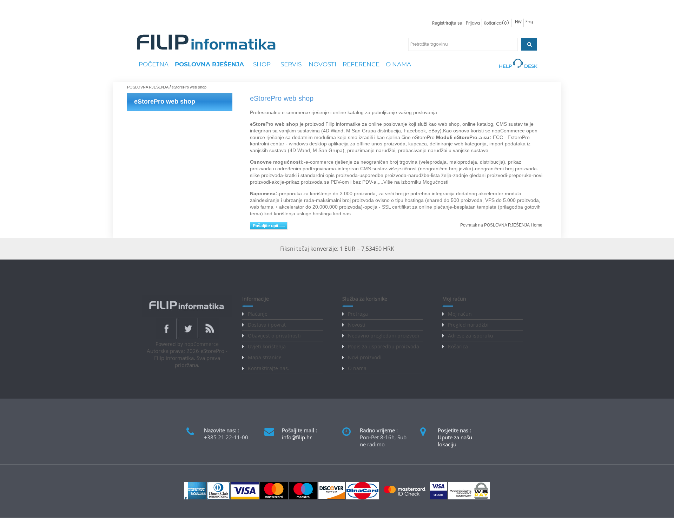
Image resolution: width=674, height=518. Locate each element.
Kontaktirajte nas (268, 368)
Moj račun (460, 313)
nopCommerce (201, 344)
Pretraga (358, 313)
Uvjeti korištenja (267, 346)
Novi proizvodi (365, 357)
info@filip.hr (297, 437)
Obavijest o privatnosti (274, 335)
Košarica (458, 346)
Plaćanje (257, 313)
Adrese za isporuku (470, 335)
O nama (357, 368)
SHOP (262, 64)
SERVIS (291, 64)
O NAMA (398, 64)
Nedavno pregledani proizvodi (383, 335)
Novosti (356, 324)
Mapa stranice (265, 357)
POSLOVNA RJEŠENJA (209, 64)
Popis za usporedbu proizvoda (383, 346)
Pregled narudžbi (468, 324)
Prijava (473, 23)
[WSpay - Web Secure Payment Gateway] (469, 498)
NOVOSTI (322, 64)
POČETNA (153, 64)
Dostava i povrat (267, 324)
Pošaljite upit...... (269, 225)
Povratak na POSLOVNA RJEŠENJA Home (501, 225)
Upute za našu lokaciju (455, 441)
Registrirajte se (447, 23)
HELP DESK (518, 66)
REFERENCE (361, 64)
